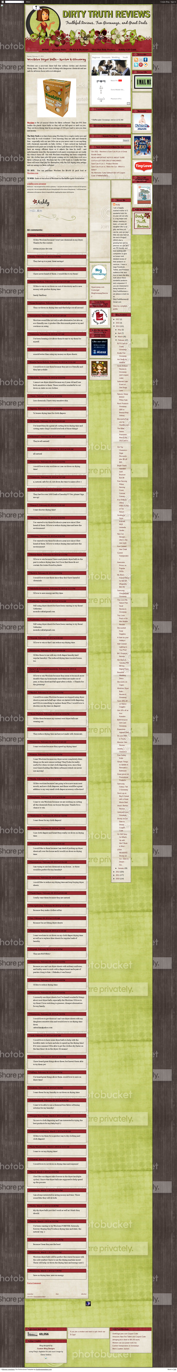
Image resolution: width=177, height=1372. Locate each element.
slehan (33, 235)
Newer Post (30, 1294)
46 (30, 949)
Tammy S (35, 844)
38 (30, 828)
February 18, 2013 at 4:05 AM (58, 303)
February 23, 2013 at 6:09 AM (53, 650)
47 (30, 962)
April (120, 333)
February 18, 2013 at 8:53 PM (50, 408)
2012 (118, 872)
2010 (118, 879)
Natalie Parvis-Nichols (39, 362)
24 (30, 588)
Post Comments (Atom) (39, 1296)
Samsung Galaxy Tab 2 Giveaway (122, 787)
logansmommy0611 (39, 449)
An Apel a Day (37, 906)
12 (30, 408)
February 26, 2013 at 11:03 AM (47, 918)
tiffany (34, 1072)
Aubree (34, 1088)
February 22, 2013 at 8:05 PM (50, 573)
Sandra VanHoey (37, 282)
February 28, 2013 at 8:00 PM (56, 1100)
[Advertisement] (99, 221)
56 (30, 1116)
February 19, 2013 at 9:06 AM (53, 421)
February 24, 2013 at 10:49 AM (53, 742)
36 (30, 797)
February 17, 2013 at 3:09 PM (48, 257)
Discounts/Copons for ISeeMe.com (123, 422)
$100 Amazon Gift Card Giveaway (122, 723)
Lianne (34, 754)
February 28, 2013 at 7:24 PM (51, 1088)
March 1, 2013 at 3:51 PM (48, 1221)
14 (30, 436)
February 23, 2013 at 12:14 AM (53, 601)
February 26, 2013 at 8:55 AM (55, 893)
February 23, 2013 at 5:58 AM (50, 638)
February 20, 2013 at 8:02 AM (53, 436)
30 (30, 692)
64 (30, 1240)
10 (30, 377)
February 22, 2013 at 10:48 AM (49, 490)
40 (30, 862)
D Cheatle (35, 421)
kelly (33, 1206)
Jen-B (33, 1172)
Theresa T (35, 436)
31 (30, 714)
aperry (34, 408)
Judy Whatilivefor (38, 1147)
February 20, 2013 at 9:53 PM (53, 462)
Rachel (34, 692)
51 (30, 1035)
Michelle (35, 377)
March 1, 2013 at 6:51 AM (59, 1116)
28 (30, 650)
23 (30, 573)
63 (30, 1221)
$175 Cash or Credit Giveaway (122, 347)
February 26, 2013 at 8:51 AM (53, 878)
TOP (174, 1369)
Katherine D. (36, 816)
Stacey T (34, 505)
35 (30, 779)
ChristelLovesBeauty (40, 1131)
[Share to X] (36, 210)
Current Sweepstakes (122, 556)
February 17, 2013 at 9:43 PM (52, 269)
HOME (45, 49)
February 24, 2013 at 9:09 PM (49, 779)
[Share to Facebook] (38, 210)
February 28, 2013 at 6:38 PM (50, 1072)
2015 (118, 323)
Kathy (32, 257)
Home (57, 1294)
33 (30, 742)
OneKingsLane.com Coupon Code (125, 1334)
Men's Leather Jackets (120, 1349)
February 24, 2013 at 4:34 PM (50, 754)
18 (30, 490)
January (121, 868)
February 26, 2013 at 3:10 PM (53, 962)
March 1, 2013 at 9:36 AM (60, 1131)
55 (30, 1100)
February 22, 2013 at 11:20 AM (52, 505)
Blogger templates (8, 1369)
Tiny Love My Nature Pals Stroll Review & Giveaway (122, 606)
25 (30, 601)
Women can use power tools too (124, 1343)
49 (30, 992)
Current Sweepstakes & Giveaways (125, 1346)
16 (30, 462)
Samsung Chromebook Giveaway (123, 593)
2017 (118, 319)
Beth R (34, 573)
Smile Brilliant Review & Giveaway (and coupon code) (122, 372)
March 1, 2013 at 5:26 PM (53, 1240)
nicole (33, 1221)
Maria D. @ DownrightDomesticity (43, 669)
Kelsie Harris (36, 554)
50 (30, 1014)
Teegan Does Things (39, 1116)
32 (30, 729)
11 (30, 396)
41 (30, 877)
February (121, 340)
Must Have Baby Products (103, 49)
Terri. (33, 396)
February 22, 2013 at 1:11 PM (55, 554)
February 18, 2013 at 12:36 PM (49, 396)
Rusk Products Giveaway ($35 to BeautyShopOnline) (122, 410)
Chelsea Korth (37, 1100)
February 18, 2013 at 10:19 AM (54, 349)
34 (30, 754)
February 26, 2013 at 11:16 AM (53, 931)
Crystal (34, 949)
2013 (118, 326)
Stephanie (35, 797)
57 (30, 1131)
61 (30, 1190)
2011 (118, 875)
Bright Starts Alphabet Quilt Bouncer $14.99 (122, 472)
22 (30, 554)
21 (30, 536)
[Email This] (31, 210)
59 (30, 1159)
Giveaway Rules (59, 49)
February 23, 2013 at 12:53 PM (50, 692)
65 (30, 1252)
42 (30, 893)
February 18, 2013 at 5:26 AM (54, 316)
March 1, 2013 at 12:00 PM (48, 1172)
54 (30, 1088)
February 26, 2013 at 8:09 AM (52, 844)
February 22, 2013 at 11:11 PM (62, 588)
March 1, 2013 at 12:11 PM (52, 1190)
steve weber (35, 349)
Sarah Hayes (36, 893)
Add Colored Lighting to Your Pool (122, 647)
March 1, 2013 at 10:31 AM (58, 1147)
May (120, 330)
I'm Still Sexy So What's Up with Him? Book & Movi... (122, 840)
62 (30, 1206)
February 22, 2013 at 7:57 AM (53, 477)
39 (30, 843)
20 (30, 518)
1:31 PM (41, 207)
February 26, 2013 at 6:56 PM (53, 993)
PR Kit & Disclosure (79, 49)
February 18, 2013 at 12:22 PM (52, 377)
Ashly (118, 205)
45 (30, 931)
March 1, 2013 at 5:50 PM (51, 1252)
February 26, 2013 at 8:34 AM (55, 862)
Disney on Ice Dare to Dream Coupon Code (122, 825)
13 (30, 421)
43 (30, 905)
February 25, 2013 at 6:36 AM (53, 797)
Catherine (35, 601)
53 (30, 1072)
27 (30, 638)
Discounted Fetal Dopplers (121, 631)
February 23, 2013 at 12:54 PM (56, 714)
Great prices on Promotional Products (123, 777)
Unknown (34, 269)
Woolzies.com (32, 173)
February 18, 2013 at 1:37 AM (57, 282)
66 (30, 1271)
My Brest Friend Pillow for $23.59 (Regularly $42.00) (123, 581)
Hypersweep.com (97, 287)
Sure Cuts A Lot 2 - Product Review (104, 164)
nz (32, 918)
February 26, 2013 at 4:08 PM (53, 980)
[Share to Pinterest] (41, 210)
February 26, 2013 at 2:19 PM (50, 949)
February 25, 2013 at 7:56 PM (53, 828)
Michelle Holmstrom (40, 588)
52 (30, 1057)
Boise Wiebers (37, 714)
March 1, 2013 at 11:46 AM (50, 1159)
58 (30, 1147)
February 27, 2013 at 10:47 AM (48, 1035)
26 (30, 619)
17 (30, 477)
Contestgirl (95, 290)
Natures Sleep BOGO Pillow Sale (122, 397)
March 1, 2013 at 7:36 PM (51, 1271)
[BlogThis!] (33, 210)
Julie (33, 490)
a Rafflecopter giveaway (36, 184)
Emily (33, 779)
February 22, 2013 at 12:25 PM (52, 518)
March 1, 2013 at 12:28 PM (48, 1206)
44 (30, 918)
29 (30, 671)
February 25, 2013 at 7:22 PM (55, 816)
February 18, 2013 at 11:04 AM (63, 362)
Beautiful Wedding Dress (121, 675)
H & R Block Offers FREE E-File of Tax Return (123, 506)
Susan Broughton (37, 303)
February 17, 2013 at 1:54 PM (49, 235)
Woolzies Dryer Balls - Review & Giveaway (56, 60)
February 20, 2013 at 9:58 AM (61, 449)
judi (32, 1035)
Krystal (34, 638)
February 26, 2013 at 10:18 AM (57, 906)
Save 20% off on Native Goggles (122, 704)
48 (30, 980)
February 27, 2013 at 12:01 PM (53, 1057)
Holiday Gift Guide (127, 49)
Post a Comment (34, 1283)
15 (30, 449)
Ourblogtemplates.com (44, 1369)
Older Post (83, 1294)
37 (30, 815)
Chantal (34, 1159)
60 (30, 1172)
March (120, 337)
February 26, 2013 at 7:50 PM (53, 1014)
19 (30, 505)
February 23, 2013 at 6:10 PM (53, 729)
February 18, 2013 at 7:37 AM (52, 334)
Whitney (34, 518)
